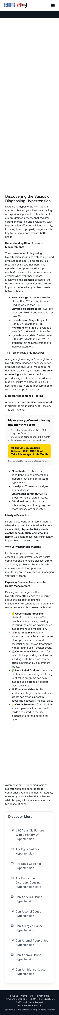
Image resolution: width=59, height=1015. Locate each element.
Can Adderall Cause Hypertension (29, 899)
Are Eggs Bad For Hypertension (27, 851)
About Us (13, 996)
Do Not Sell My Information (29, 1005)
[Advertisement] (29, 164)
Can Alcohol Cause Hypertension (28, 913)
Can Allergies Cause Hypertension (29, 928)
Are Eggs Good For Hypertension (28, 866)
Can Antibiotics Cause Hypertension (31, 971)
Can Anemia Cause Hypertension (28, 957)
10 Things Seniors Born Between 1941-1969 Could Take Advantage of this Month (29, 451)
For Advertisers (47, 999)
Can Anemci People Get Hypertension (32, 942)
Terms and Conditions (16, 999)
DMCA (33, 999)
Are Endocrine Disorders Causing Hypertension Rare (28, 882)
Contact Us (27, 996)
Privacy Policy (43, 996)
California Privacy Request (29, 1002)
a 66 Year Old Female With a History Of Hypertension (30, 835)
